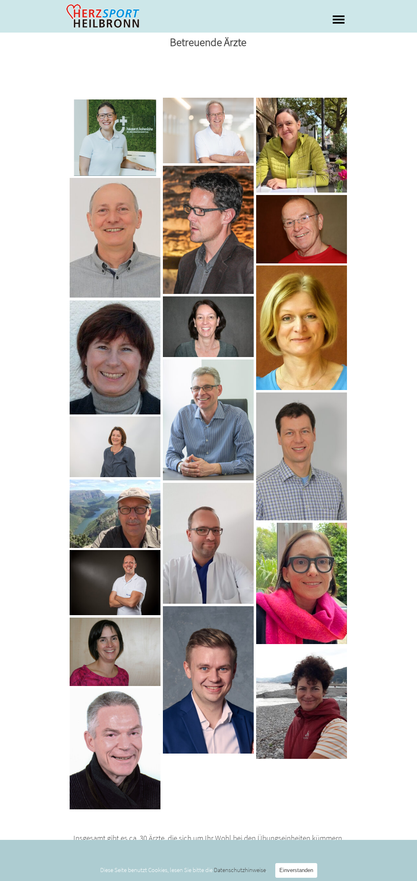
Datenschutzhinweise (240, 870)
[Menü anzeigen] (338, 19)
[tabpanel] (208, 832)
